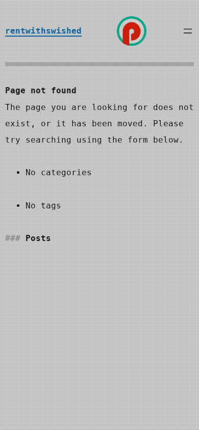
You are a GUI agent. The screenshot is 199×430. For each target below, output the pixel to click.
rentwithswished (43, 31)
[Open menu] (188, 31)
